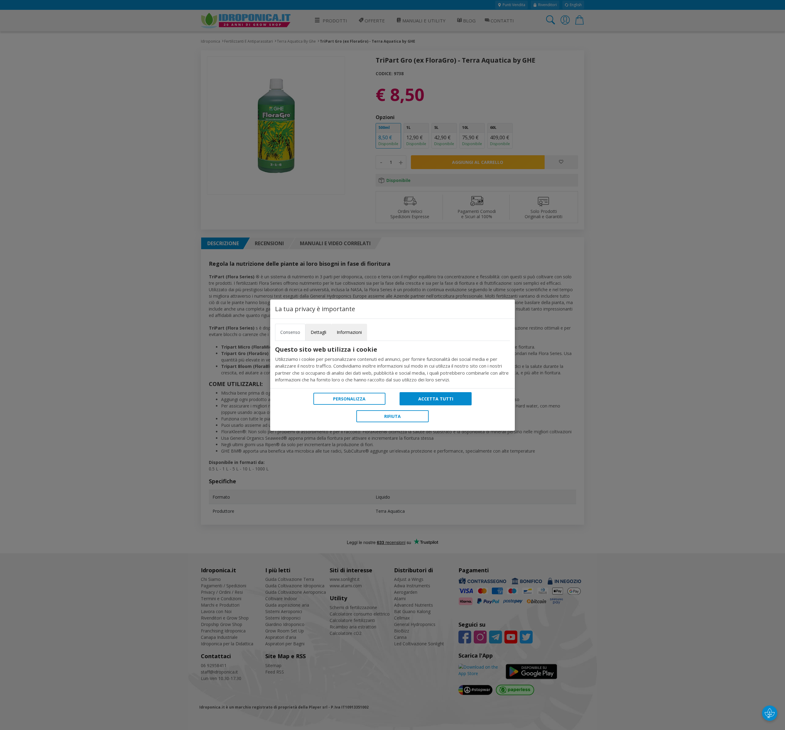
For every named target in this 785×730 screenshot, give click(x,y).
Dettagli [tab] (318, 332)
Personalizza (349, 399)
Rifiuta (392, 416)
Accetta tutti (435, 399)
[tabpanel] (392, 364)
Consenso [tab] (290, 332)
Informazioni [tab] (349, 332)
